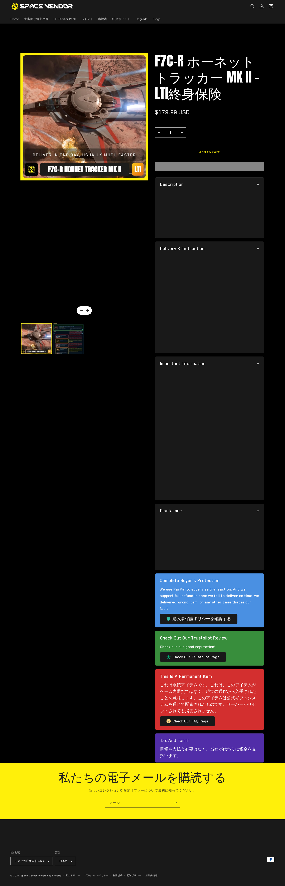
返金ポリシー (73, 875)
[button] (209, 152)
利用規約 (118, 875)
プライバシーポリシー (96, 875)
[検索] (252, 6)
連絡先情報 (151, 875)
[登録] (175, 803)
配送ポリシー (134, 875)
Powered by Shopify (50, 875)
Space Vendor (29, 875)
